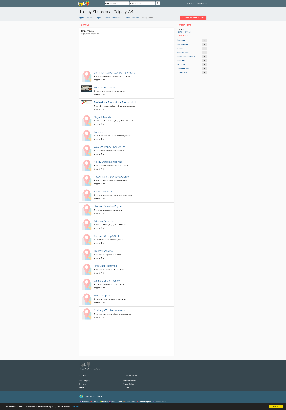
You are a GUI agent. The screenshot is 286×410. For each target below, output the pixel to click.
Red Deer (181, 60)
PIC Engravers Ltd (103, 191)
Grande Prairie (182, 52)
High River (181, 64)
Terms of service (129, 381)
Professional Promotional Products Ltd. (115, 102)
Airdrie (180, 48)
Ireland (105, 402)
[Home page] (84, 3)
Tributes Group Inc (104, 221)
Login (81, 387)
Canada (95, 402)
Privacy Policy (128, 384)
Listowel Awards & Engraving (109, 206)
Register (203, 3)
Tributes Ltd (100, 132)
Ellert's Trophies (102, 295)
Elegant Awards (102, 117)
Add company (84, 381)
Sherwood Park (183, 68)
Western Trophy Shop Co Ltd (109, 146)
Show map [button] (85, 25)
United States (160, 402)
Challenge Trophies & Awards (110, 310)
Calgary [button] (182, 36)
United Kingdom (144, 402)
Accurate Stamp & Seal (106, 236)
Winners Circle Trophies (107, 280)
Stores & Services (186, 32)
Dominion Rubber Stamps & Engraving (114, 72)
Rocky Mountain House (186, 56)
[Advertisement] (121, 52)
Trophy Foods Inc (103, 250)
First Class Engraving (105, 265)
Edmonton (181, 40)
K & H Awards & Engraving (108, 161)
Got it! (276, 406)
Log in (191, 3)
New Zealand (116, 402)
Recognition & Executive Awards (111, 176)
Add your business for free (193, 18)
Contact (126, 387)
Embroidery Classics (105, 87)
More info (75, 406)
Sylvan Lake (182, 72)
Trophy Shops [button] (185, 25)
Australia (85, 402)
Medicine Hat (182, 44)
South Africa (130, 402)
